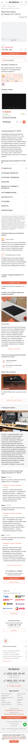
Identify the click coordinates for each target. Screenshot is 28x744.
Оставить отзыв (14, 282)
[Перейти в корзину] (26, 2)
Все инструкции (9, 60)
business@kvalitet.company (14, 714)
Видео (19, 702)
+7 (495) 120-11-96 (14, 625)
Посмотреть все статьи (14, 400)
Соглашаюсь (14, 741)
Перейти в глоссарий (14, 349)
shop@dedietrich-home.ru (14, 710)
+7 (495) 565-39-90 (14, 673)
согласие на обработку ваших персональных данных (14, 736)
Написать (14, 630)
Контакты (19, 704)
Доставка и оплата (6, 693)
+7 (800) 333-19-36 (14, 681)
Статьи (19, 695)
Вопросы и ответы (20, 700)
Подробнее (14, 613)
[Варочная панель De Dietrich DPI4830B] (14, 101)
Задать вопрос (14, 578)
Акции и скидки (21, 693)
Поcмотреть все (14, 582)
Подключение (5, 695)
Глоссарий (20, 697)
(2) (24, 114)
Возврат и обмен (6, 702)
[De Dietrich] (14, 2)
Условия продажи (14, 723)
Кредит (3, 700)
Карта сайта (14, 726)
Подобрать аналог (14, 53)
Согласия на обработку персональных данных (15, 739)
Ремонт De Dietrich (6, 704)
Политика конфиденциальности (14, 721)
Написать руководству (14, 717)
